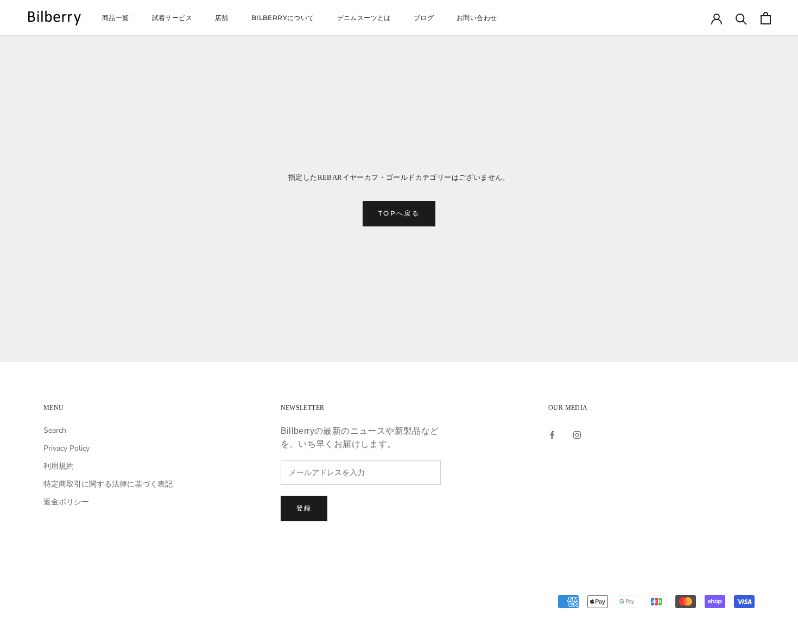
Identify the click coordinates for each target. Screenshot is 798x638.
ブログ (424, 18)
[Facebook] (552, 434)
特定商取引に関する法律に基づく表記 (108, 484)
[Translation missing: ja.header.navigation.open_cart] (766, 18)
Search (54, 430)
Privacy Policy (66, 448)
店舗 (222, 18)
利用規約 (58, 466)
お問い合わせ (477, 18)
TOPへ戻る (399, 213)
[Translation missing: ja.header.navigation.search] (741, 18)
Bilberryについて (282, 18)
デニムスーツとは (364, 18)
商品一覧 (115, 18)
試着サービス (172, 18)
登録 (304, 508)
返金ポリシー (66, 502)
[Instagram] (577, 434)
